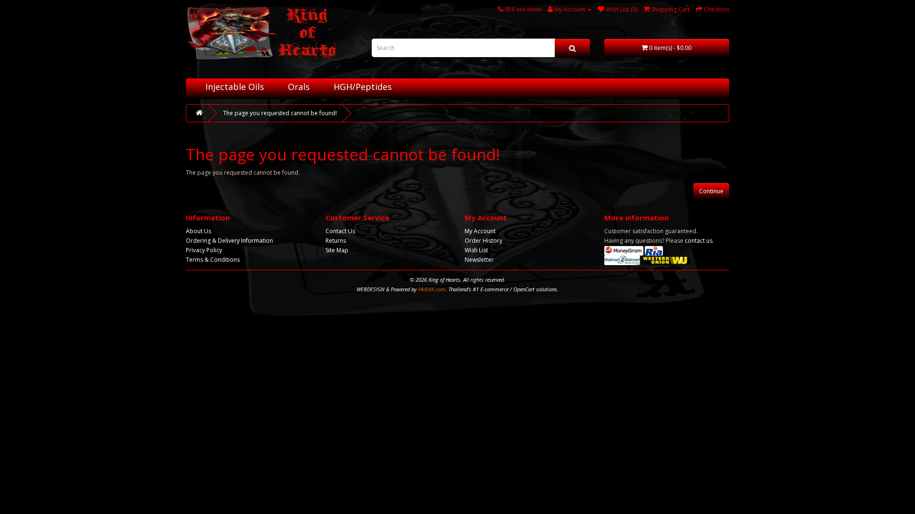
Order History (483, 241)
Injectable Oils (234, 86)
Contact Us (340, 231)
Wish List (476, 250)
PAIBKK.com (432, 289)
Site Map (336, 250)
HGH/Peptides (363, 86)
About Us (198, 231)
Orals (299, 86)
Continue (711, 191)
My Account (480, 231)
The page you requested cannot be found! (280, 113)
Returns (335, 241)
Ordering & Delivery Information (229, 241)
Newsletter (479, 260)
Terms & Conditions (213, 260)
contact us (698, 241)
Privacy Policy (204, 250)
